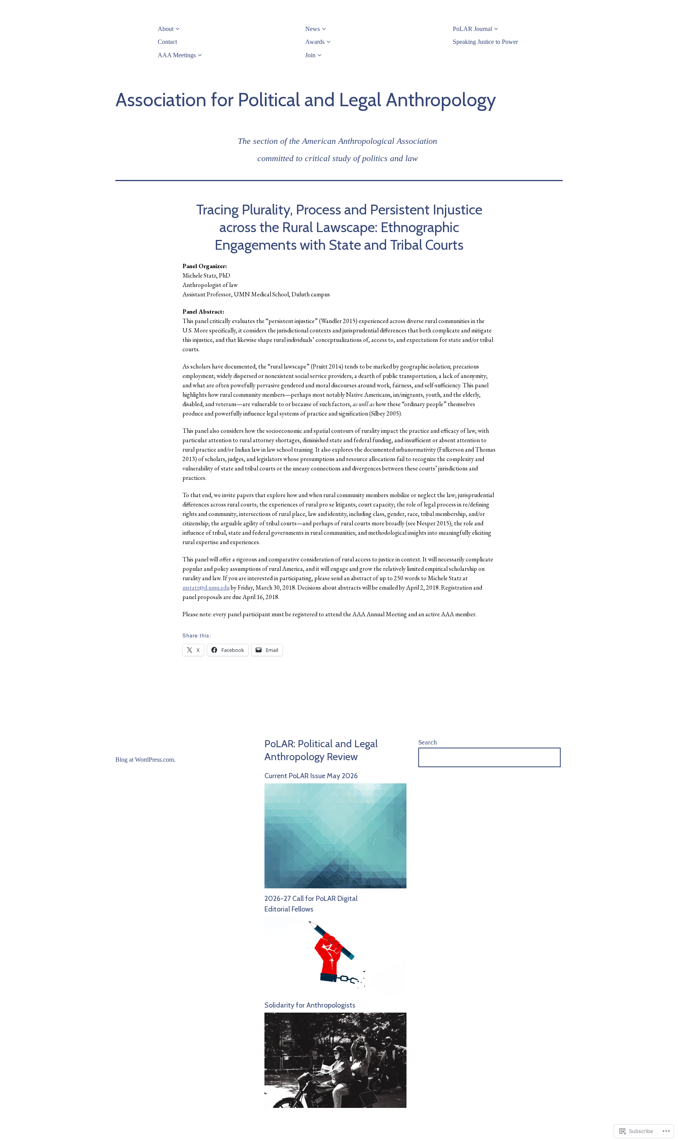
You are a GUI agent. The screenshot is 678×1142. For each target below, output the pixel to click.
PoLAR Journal (472, 28)
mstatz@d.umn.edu (206, 587)
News (312, 28)
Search (427, 742)
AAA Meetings (177, 55)
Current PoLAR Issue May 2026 (311, 776)
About (165, 28)
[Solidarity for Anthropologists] (335, 1105)
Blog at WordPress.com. (145, 759)
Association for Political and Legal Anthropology (305, 99)
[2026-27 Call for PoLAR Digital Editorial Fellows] (335, 992)
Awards (314, 41)
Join (310, 55)
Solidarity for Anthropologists (309, 1005)
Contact (167, 41)
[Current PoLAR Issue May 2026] (335, 886)
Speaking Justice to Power (485, 41)
